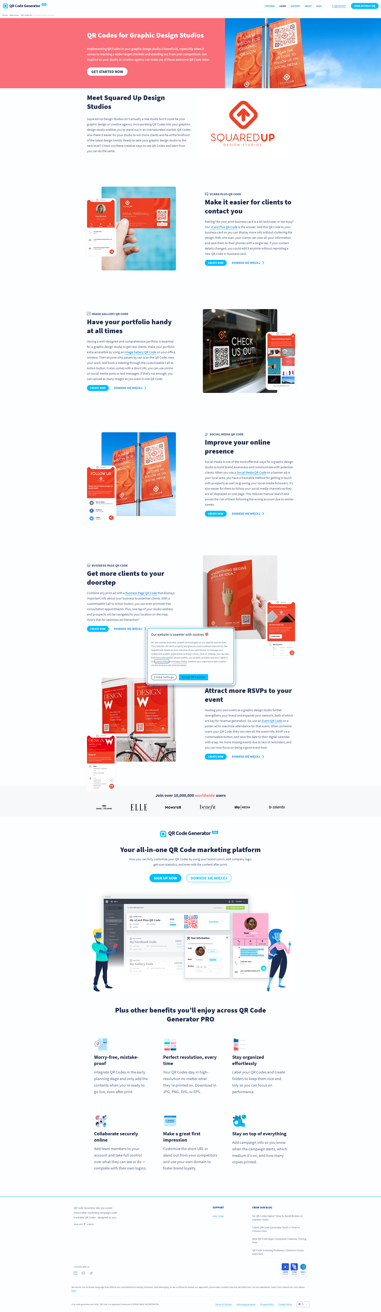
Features (270, 6)
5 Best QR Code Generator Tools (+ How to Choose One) (276, 1229)
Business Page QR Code (141, 593)
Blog (319, 6)
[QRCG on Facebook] (83, 1273)
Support (295, 6)
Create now (215, 263)
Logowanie (339, 5)
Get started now (107, 71)
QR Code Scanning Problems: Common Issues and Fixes (278, 1252)
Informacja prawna (245, 1304)
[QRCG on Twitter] (91, 1273)
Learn (282, 6)
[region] (190, 656)
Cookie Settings (164, 677)
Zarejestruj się (364, 6)
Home (5, 15)
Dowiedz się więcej (246, 263)
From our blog (262, 1207)
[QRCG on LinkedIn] (75, 1273)
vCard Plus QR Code (224, 227)
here (73, 1290)
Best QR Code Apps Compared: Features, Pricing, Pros (279, 1240)
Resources (14, 15)
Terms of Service (223, 1304)
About (308, 6)
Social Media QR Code (251, 472)
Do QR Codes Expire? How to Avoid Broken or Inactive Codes (277, 1217)
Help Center (218, 1216)
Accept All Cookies (193, 677)
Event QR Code (272, 721)
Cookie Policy (285, 1304)
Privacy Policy (267, 1304)
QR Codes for (27, 15)
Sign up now (165, 878)
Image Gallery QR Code (140, 352)
